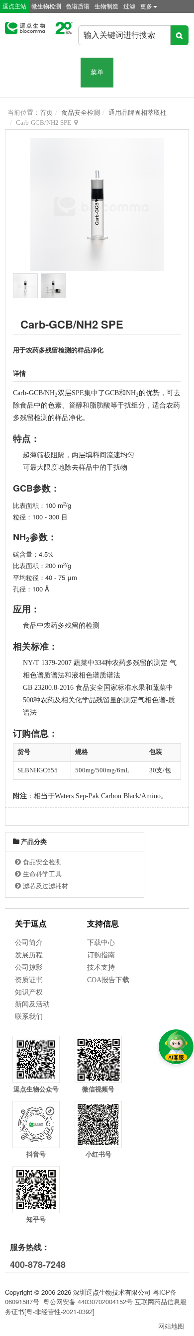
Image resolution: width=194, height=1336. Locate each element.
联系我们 (29, 1016)
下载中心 (101, 942)
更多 (146, 6)
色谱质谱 (78, 6)
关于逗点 (31, 923)
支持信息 (103, 923)
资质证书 (29, 980)
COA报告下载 (108, 980)
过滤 (129, 6)
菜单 (97, 72)
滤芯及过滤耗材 (45, 886)
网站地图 (171, 1326)
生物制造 (106, 6)
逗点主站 (14, 6)
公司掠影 (29, 967)
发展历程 (29, 955)
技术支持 (101, 967)
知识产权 (29, 992)
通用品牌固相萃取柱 (137, 112)
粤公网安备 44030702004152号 (88, 1301)
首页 (46, 112)
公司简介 (29, 942)
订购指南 (101, 955)
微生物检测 (46, 6)
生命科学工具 (42, 874)
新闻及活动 (32, 1004)
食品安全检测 (80, 112)
